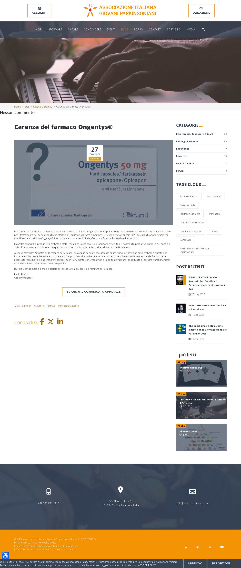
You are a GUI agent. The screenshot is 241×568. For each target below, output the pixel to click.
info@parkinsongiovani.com (193, 503)
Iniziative (201, 156)
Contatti (155, 29)
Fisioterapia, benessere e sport (201, 133)
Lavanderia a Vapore (190, 231)
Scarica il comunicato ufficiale (93, 291)
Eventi (111, 29)
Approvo (195, 563)
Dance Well (185, 239)
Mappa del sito (22, 542)
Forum (138, 29)
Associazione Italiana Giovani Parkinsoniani (195, 250)
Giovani (214, 231)
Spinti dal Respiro (189, 196)
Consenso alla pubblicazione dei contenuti (36, 546)
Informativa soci (69, 546)
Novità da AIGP (201, 163)
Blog (124, 29)
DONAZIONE (201, 12)
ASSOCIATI (40, 12)
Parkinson (214, 213)
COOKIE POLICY (147, 565)
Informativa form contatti (27, 549)
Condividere (92, 29)
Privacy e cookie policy (44, 542)
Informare (54, 29)
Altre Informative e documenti (58, 549)
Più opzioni (221, 563)
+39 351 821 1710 (48, 503)
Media (191, 29)
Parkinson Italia (188, 205)
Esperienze (201, 148)
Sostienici (174, 29)
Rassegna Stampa (201, 141)
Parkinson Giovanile (190, 213)
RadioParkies (214, 196)
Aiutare (73, 29)
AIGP (38, 29)
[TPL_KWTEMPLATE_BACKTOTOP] (235, 562)
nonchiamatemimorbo (192, 222)
